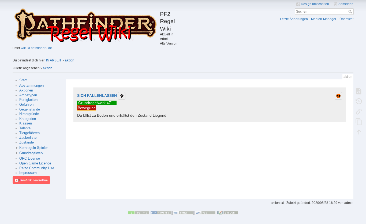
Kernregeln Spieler (33, 148)
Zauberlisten (28, 137)
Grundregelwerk (31, 153)
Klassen (25, 123)
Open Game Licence (35, 163)
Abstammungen (31, 85)
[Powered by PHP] (160, 212)
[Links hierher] (359, 111)
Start (23, 80)
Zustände (26, 142)
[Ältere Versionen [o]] (359, 101)
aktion (69, 60)
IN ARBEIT (53, 60)
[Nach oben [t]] (359, 132)
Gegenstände (29, 109)
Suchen (350, 11)
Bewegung (87, 108)
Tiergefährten (29, 133)
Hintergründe (29, 114)
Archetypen (28, 95)
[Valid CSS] (205, 212)
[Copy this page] (359, 121)
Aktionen (26, 90)
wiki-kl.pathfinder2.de (36, 48)
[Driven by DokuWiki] (227, 212)
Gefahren (26, 105)
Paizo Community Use (36, 168)
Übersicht (346, 19)
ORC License (29, 158)
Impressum (28, 173)
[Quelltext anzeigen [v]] (359, 91)
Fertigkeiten (28, 100)
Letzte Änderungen (294, 19)
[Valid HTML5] (183, 212)
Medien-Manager (323, 19)
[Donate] (138, 212)
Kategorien (27, 119)
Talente (25, 128)
